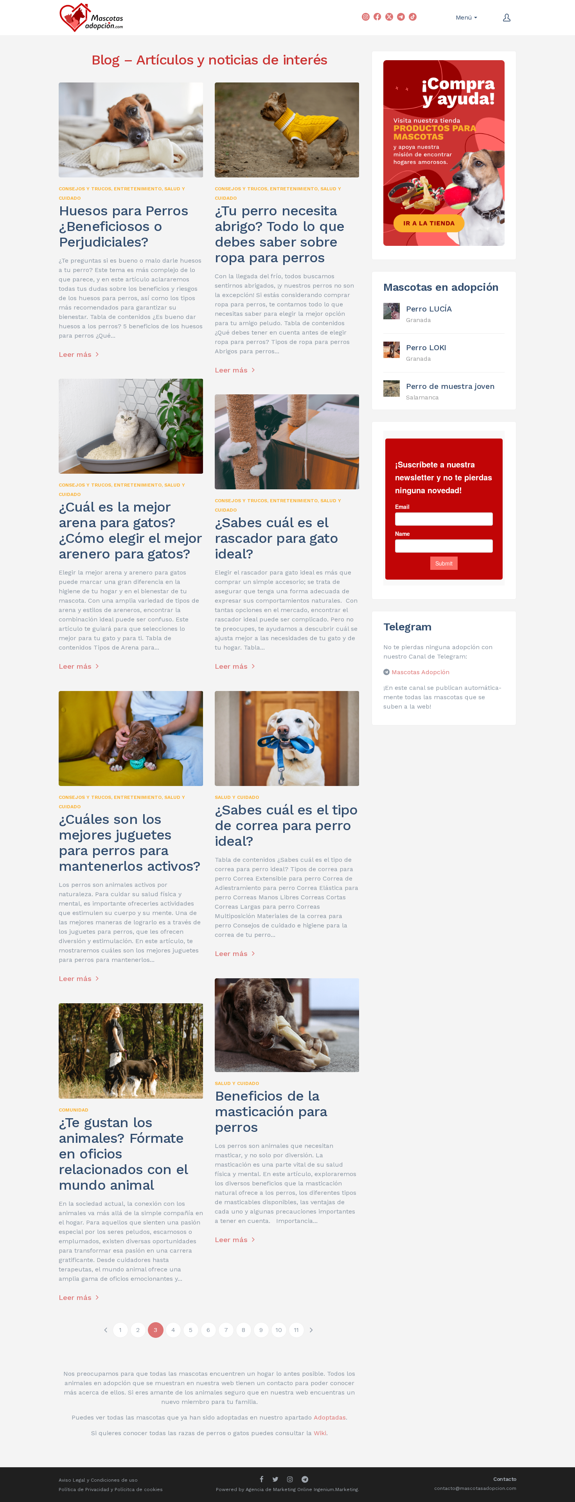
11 (296, 1330)
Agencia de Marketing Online (279, 1489)
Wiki (320, 1433)
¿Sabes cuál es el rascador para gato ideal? (276, 538)
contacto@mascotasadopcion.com (475, 1488)
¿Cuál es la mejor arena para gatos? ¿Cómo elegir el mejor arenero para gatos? (130, 530)
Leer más (76, 354)
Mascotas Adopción (420, 672)
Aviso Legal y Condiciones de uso (98, 1480)
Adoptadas (330, 1417)
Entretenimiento (138, 189)
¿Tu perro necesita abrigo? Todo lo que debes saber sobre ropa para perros (279, 234)
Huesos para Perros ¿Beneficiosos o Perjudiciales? (123, 226)
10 (278, 1330)
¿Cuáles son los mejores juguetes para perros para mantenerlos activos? (129, 842)
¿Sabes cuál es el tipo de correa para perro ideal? (286, 825)
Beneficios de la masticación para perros (271, 1111)
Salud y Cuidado (237, 797)
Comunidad (73, 1110)
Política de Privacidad (84, 1489)
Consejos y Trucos (85, 189)
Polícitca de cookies (139, 1489)
